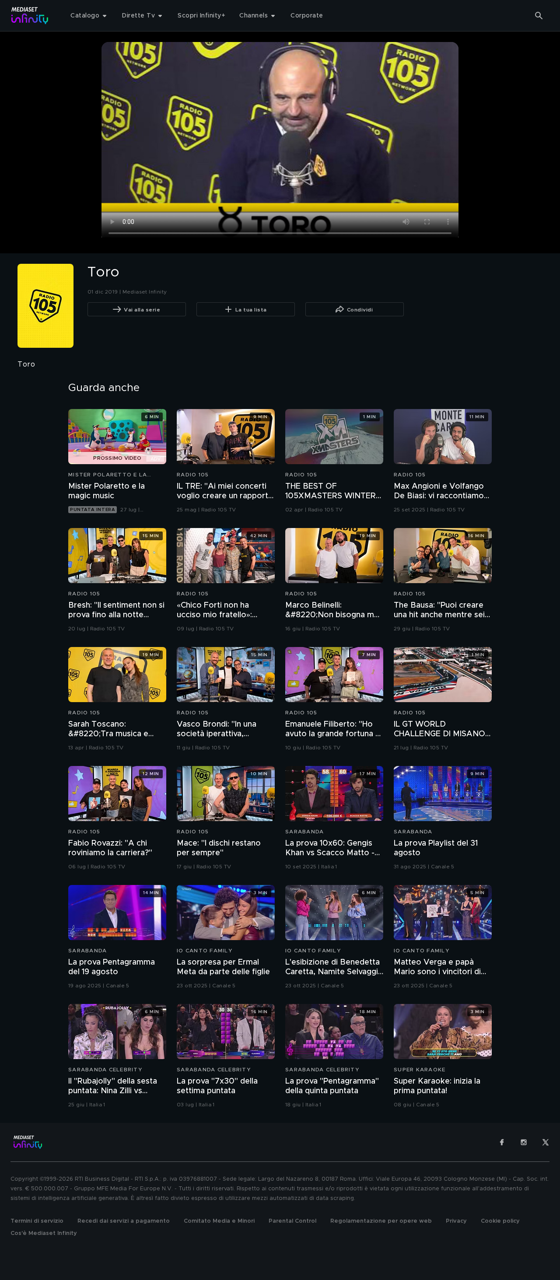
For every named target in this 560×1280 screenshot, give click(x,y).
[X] (546, 1142)
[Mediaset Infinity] (29, 15)
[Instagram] (524, 1142)
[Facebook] (502, 1142)
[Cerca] (539, 15)
